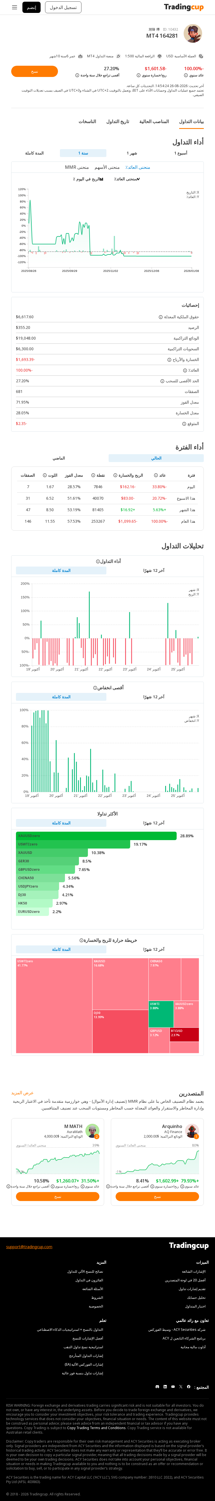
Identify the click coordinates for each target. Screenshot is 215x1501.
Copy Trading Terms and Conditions (96, 1427)
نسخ (34, 71)
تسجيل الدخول (63, 7)
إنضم (31, 7)
